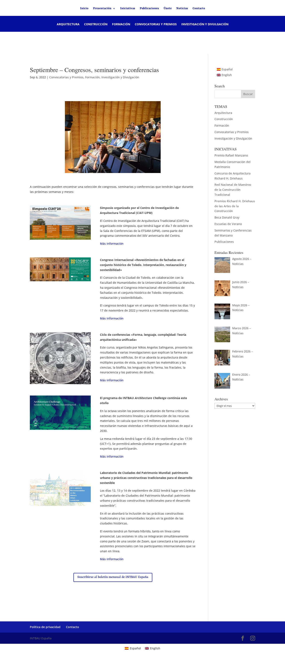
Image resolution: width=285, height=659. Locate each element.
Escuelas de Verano (228, 224)
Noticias (182, 8)
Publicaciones (149, 8)
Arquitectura (68, 24)
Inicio (84, 8)
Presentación (102, 8)
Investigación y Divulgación (204, 24)
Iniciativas (127, 8)
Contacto (199, 8)
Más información (112, 244)
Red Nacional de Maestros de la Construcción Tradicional (232, 190)
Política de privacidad (45, 627)
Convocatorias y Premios (156, 24)
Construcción (95, 24)
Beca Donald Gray (226, 217)
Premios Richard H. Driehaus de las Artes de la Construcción (234, 206)
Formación (121, 24)
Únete (168, 8)
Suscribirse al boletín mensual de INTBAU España (112, 577)
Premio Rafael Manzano (231, 155)
